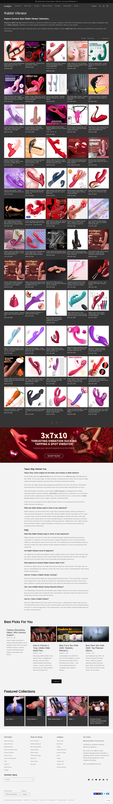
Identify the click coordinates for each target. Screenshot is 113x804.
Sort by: (83, 38)
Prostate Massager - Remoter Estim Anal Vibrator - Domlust (34, 64)
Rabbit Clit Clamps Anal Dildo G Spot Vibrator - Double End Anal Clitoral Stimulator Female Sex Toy (77, 349)
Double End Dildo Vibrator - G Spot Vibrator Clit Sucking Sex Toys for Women (97, 65)
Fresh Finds (60, 741)
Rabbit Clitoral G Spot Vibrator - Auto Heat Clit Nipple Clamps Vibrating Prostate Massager (77, 192)
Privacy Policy (8, 755)
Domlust (10, 800)
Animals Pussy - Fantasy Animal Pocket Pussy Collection (98, 721)
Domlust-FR (60, 764)
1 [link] (52, 422)
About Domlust (8, 744)
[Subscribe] (32, 779)
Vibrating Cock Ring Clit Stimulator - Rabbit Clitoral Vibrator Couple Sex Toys (98, 98)
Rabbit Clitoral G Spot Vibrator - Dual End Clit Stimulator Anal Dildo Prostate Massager (56, 380)
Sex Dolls (9, 719)
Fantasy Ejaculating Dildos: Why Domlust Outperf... (16, 632)
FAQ (5, 761)
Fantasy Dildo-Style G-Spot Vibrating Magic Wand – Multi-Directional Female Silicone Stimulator (14, 128)
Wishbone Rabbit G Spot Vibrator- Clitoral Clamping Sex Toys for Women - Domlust (56, 128)
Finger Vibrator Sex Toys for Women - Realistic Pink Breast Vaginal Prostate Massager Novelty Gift (77, 65)
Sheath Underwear (36, 744)
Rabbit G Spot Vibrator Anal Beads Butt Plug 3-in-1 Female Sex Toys (97, 191)
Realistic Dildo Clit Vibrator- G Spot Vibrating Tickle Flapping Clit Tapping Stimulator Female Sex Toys (56, 161)
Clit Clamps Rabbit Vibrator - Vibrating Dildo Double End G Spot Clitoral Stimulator (77, 98)
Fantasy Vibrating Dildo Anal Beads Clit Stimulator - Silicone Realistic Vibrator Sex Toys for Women (13, 283)
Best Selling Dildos (36, 747)
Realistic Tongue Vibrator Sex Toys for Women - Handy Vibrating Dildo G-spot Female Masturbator (35, 98)
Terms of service (43, 800)
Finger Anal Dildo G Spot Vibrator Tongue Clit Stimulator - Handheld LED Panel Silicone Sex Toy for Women (14, 98)
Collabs (6, 770)
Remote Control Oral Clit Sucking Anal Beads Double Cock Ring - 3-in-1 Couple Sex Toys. (14, 65)
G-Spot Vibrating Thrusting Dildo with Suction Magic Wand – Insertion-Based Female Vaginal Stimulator (35, 253)
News (58, 755)
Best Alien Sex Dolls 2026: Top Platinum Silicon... (95, 648)
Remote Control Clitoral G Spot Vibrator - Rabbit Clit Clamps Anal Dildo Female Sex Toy (55, 350)
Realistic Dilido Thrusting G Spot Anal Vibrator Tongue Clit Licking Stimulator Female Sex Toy (14, 380)
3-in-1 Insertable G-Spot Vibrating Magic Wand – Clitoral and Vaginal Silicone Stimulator (97, 222)
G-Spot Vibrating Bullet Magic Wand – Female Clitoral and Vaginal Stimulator (56, 252)
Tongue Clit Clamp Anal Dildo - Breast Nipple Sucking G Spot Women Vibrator (77, 411)
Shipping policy (52, 800)
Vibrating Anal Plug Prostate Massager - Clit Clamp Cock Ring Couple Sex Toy (35, 411)
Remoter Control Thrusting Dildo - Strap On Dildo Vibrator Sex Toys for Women (98, 161)
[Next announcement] (108, 1)
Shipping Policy (8, 747)
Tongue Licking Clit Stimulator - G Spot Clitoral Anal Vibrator (34, 313)
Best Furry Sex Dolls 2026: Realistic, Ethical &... (68, 648)
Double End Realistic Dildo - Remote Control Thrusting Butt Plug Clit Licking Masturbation (56, 65)
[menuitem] (18, 6)
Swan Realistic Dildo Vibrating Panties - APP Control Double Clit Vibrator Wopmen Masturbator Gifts (98, 128)
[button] (100, 6)
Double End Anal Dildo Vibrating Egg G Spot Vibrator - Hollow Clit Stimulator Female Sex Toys (77, 380)
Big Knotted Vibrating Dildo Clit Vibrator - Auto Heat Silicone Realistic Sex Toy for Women (56, 283)
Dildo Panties (34, 752)
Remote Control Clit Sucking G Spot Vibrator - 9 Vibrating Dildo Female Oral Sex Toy (34, 192)
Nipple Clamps (35, 749)
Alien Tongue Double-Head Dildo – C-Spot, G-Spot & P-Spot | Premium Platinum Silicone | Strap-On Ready (14, 222)
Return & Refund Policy (10, 749)
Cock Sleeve (31, 719)
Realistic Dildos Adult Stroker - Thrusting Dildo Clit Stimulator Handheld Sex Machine (54, 319)
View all (56, 681)
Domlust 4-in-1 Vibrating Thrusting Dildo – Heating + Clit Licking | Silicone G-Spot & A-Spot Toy (76, 222)
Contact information (62, 800)
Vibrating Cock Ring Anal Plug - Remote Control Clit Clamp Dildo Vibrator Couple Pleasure (54, 411)
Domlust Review (61, 767)
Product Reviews (61, 749)
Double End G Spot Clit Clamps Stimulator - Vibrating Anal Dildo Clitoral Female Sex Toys (96, 350)
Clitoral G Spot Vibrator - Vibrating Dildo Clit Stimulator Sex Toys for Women (55, 98)
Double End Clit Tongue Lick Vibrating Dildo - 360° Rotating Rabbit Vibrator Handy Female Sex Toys (56, 222)
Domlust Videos (61, 752)
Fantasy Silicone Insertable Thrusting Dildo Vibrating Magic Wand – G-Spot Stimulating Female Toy (14, 253)
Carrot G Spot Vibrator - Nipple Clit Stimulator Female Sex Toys (13, 410)
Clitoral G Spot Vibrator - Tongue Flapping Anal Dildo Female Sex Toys (14, 191)
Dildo (71, 719)
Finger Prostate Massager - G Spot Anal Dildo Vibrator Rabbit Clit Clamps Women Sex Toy (35, 350)
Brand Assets (8, 767)
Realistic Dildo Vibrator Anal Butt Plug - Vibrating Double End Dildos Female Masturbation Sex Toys (35, 283)
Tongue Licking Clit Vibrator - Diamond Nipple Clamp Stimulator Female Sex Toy (14, 314)
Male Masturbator (54, 719)
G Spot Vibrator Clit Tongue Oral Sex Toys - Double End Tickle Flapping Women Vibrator (77, 161)
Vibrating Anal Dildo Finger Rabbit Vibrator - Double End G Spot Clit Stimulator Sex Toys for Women (76, 283)
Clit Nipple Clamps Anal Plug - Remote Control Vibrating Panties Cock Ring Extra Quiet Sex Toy (98, 411)
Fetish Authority (8, 741)
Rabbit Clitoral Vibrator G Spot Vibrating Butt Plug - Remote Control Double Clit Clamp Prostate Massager (77, 314)
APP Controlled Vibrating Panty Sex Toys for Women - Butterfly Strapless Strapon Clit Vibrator (77, 128)
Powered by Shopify (17, 800)
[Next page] (61, 422)
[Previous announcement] (5, 1)
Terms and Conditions (10, 758)
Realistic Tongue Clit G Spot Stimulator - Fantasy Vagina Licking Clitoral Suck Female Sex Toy (13, 161)
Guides (59, 747)
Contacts (6, 764)
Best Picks (60, 744)
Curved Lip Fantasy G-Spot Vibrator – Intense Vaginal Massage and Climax (35, 221)
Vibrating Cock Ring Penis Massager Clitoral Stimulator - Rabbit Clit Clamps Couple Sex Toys (35, 161)
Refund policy (26, 800)
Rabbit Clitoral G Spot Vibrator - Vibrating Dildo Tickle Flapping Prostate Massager (96, 314)
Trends (59, 758)
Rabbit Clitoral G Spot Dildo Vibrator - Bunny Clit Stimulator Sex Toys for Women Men (56, 192)
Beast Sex (33, 758)
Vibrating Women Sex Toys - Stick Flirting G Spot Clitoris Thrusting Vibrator (97, 283)
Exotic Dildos (34, 761)
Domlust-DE (60, 761)
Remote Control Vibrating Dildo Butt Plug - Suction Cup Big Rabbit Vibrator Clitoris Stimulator (77, 253)
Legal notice (71, 800)
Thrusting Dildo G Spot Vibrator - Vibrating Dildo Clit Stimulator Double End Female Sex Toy (98, 380)
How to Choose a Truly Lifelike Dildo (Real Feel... (41, 648)
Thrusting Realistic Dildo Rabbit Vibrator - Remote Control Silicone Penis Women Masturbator (34, 128)
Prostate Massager (36, 755)
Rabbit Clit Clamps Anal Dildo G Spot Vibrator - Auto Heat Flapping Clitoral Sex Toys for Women (14, 350)
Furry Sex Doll (35, 741)
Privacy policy (34, 800)
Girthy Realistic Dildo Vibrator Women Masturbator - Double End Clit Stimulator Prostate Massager (98, 253)
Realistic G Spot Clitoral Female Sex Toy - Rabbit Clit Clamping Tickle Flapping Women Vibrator (35, 380)
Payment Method (9, 752)
